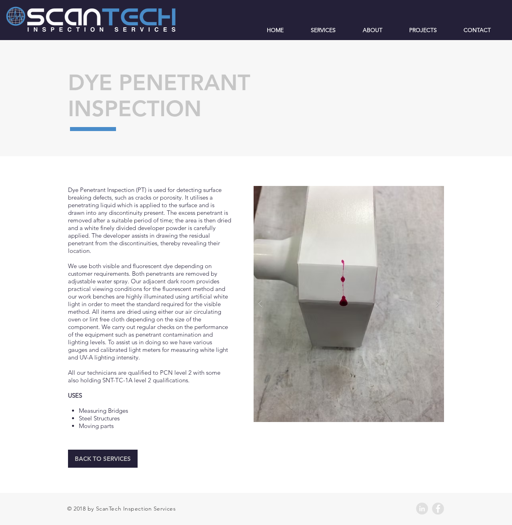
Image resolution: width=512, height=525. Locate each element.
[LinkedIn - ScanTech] (422, 509)
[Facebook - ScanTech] (438, 509)
